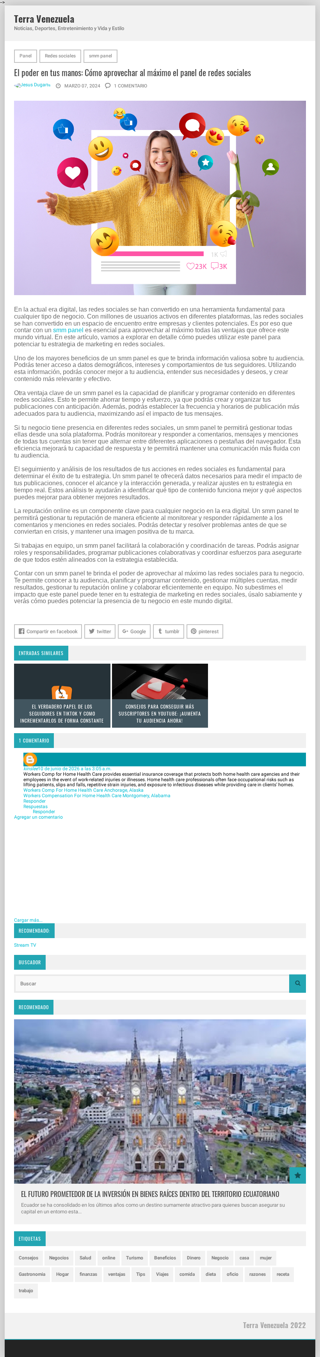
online (108, 1258)
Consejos (28, 1258)
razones (257, 1274)
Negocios (59, 1258)
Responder (34, 801)
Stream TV (25, 945)
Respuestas (35, 806)
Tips (140, 1274)
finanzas (88, 1274)
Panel (26, 56)
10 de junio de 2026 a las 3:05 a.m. (75, 768)
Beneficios (165, 1258)
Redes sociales (60, 56)
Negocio (220, 1258)
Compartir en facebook (52, 631)
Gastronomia (32, 1274)
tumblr (172, 631)
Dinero (194, 1258)
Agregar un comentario (38, 817)
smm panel (100, 56)
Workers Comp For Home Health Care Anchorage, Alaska (83, 790)
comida (187, 1274)
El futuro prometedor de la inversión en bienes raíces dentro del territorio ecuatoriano (150, 1194)
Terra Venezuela (44, 18)
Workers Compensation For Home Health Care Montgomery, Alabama (97, 795)
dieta (211, 1274)
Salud (85, 1258)
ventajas (116, 1274)
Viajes (162, 1274)
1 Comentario (130, 86)
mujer (266, 1258)
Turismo (134, 1258)
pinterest (209, 631)
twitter (104, 631)
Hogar (62, 1274)
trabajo (26, 1290)
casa (244, 1258)
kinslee (30, 768)
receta (283, 1274)
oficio (232, 1274)
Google (138, 631)
